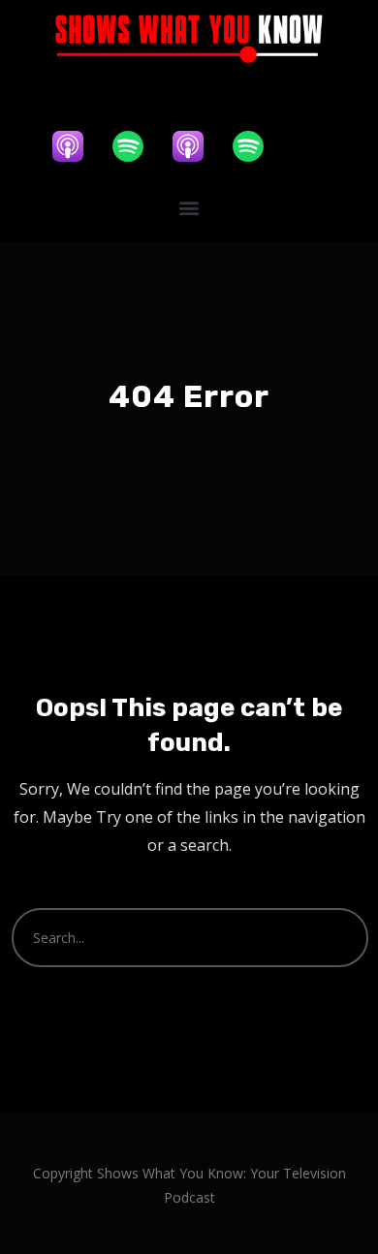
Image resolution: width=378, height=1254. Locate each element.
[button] (189, 207)
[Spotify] (138, 146)
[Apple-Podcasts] (77, 146)
